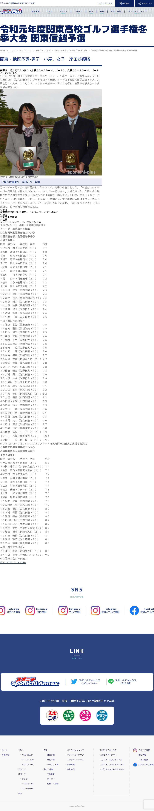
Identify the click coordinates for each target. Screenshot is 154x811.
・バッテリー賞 (51, 764)
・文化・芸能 (47, 769)
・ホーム (3, 750)
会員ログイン (147, 3)
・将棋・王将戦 (51, 783)
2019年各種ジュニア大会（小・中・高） (71, 50)
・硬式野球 (49, 755)
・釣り (19, 793)
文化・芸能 (116, 12)
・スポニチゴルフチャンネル (110, 759)
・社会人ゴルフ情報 (145, 764)
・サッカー (24, 779)
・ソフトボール (26, 783)
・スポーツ (20, 774)
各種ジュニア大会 (43, 50)
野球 (102, 12)
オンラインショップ (137, 12)
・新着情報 (4, 755)
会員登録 (125, 3)
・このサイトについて (74, 759)
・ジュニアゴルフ (27, 764)
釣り (91, 12)
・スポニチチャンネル (107, 755)
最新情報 (35, 12)
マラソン (63, 12)
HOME (2, 50)
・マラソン (20, 769)
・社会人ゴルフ (26, 755)
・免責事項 (69, 764)
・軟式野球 (49, 759)
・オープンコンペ (27, 759)
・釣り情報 (141, 755)
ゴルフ (49, 12)
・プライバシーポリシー (75, 755)
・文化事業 (49, 774)
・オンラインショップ (74, 750)
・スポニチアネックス (107, 750)
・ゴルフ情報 (142, 759)
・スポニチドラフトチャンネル (111, 769)
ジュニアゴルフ (25, 50)
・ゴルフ (20, 750)
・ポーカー (49, 779)
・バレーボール (26, 788)
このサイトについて (105, 3)
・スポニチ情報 (143, 750)
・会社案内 (69, 769)
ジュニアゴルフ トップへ (13, 562)
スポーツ (78, 12)
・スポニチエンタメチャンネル (111, 764)
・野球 (44, 750)
